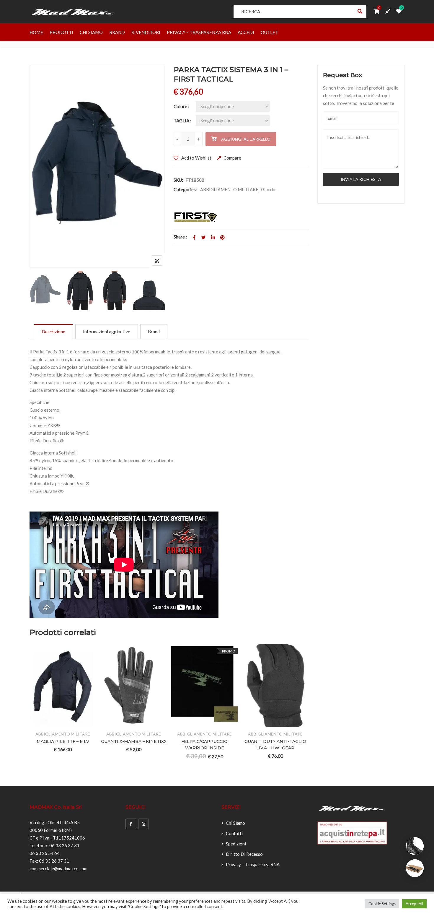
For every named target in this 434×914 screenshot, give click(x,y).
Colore (180, 106)
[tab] (53, 331)
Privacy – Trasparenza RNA (199, 32)
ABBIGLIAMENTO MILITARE (229, 189)
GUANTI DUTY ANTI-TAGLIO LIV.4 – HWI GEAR (275, 745)
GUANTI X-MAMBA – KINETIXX (134, 741)
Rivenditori (145, 32)
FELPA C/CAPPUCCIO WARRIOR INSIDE (204, 745)
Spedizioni (236, 843)
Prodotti (61, 32)
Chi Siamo (91, 32)
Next (152, 291)
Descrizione (53, 331)
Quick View (84, 723)
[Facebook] (130, 824)
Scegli (41, 723)
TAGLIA (181, 120)
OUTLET (269, 32)
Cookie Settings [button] (382, 903)
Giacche (269, 189)
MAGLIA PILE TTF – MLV (63, 741)
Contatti (234, 833)
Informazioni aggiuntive (106, 331)
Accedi (246, 32)
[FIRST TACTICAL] (196, 217)
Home (36, 32)
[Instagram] (143, 824)
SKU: (178, 180)
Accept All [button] (414, 903)
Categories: (185, 189)
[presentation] (34, 711)
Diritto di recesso (244, 854)
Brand (117, 32)
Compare (232, 157)
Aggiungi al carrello (245, 139)
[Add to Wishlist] (55, 723)
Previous (42, 291)
